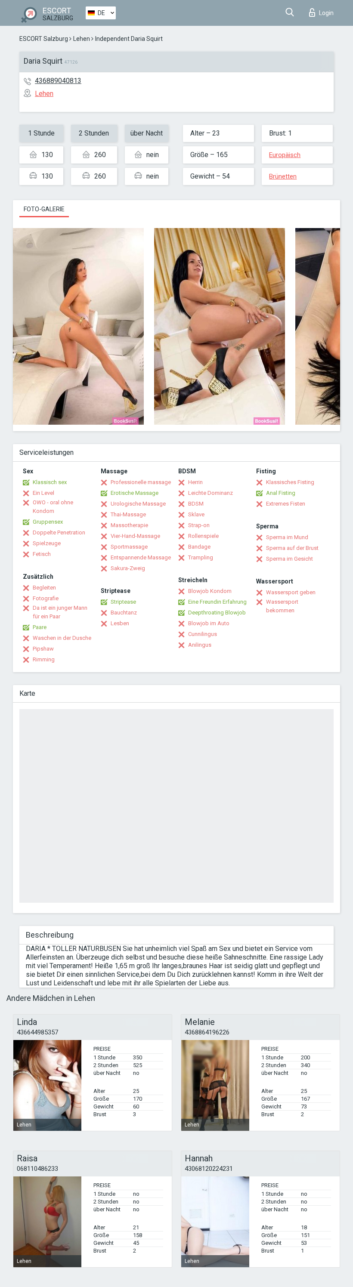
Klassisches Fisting (290, 482)
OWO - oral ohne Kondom (53, 506)
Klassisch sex (50, 482)
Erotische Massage (134, 493)
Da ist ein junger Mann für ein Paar (60, 612)
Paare (39, 627)
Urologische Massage (138, 503)
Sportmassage (129, 546)
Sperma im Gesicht (289, 559)
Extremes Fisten (285, 503)
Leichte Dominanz (210, 493)
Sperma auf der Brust (292, 548)
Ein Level (43, 493)
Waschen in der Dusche (62, 638)
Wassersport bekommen (282, 606)
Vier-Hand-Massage (135, 536)
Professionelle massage (141, 482)
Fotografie (46, 598)
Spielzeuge (47, 543)
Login (326, 12)
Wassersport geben (291, 592)
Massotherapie (129, 525)
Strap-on (199, 525)
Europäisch (284, 155)
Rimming (44, 659)
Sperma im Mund (287, 537)
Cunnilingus (202, 634)
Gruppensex (48, 522)
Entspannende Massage (141, 557)
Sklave (196, 514)
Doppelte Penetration (59, 532)
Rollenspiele (203, 536)
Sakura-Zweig (128, 568)
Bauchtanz (124, 612)
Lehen (81, 38)
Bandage (199, 546)
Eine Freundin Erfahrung (217, 602)
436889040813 (58, 81)
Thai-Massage (128, 514)
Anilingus (199, 645)
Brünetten (283, 176)
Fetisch (42, 554)
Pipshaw (43, 648)
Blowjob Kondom (210, 591)
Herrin (195, 482)
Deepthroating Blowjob (217, 612)
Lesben (120, 623)
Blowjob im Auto (208, 623)
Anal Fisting (280, 493)
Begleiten (44, 587)
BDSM (196, 503)
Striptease (123, 602)
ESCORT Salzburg (43, 38)
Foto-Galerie (44, 209)
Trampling (200, 557)
